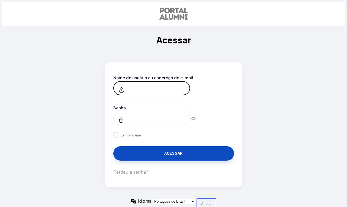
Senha (119, 107)
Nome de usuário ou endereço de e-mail (153, 77)
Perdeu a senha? (130, 172)
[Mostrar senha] (197, 118)
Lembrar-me (131, 135)
